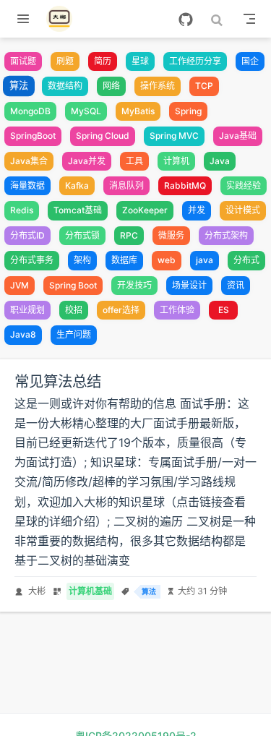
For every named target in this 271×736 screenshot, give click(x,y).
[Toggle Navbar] (249, 18)
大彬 (37, 591)
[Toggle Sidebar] (26, 18)
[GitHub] (185, 19)
